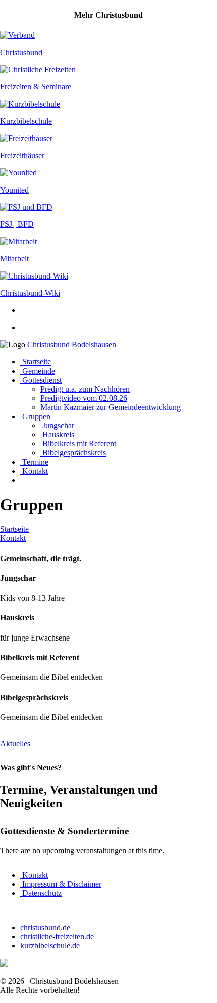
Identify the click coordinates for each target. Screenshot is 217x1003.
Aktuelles (15, 743)
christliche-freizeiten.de (57, 936)
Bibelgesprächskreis (73, 452)
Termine (34, 462)
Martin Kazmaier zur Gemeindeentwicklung (110, 407)
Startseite (35, 361)
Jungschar (57, 425)
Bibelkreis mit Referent (78, 443)
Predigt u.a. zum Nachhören (85, 389)
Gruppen (35, 416)
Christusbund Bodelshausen (71, 344)
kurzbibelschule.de (50, 945)
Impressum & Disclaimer (60, 884)
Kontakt (34, 471)
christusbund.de (45, 927)
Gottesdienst (41, 380)
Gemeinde (37, 371)
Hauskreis (57, 434)
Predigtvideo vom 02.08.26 (83, 398)
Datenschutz (41, 893)
